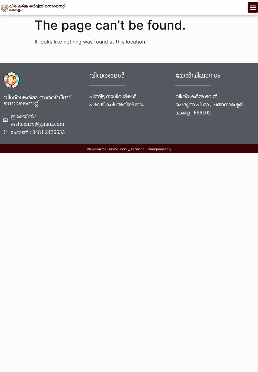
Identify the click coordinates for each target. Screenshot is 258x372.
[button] (253, 7)
